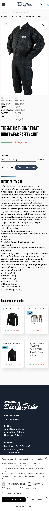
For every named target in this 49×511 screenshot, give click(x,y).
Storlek (4, 155)
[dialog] (24, 483)
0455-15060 (15, 419)
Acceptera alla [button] (14, 500)
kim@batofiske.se (13, 435)
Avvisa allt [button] (37, 500)
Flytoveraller (20, 12)
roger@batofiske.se (14, 432)
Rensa (41, 159)
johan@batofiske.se (14, 429)
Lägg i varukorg (26, 167)
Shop (10, 12)
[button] (43, 25)
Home (3, 12)
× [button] (46, 458)
